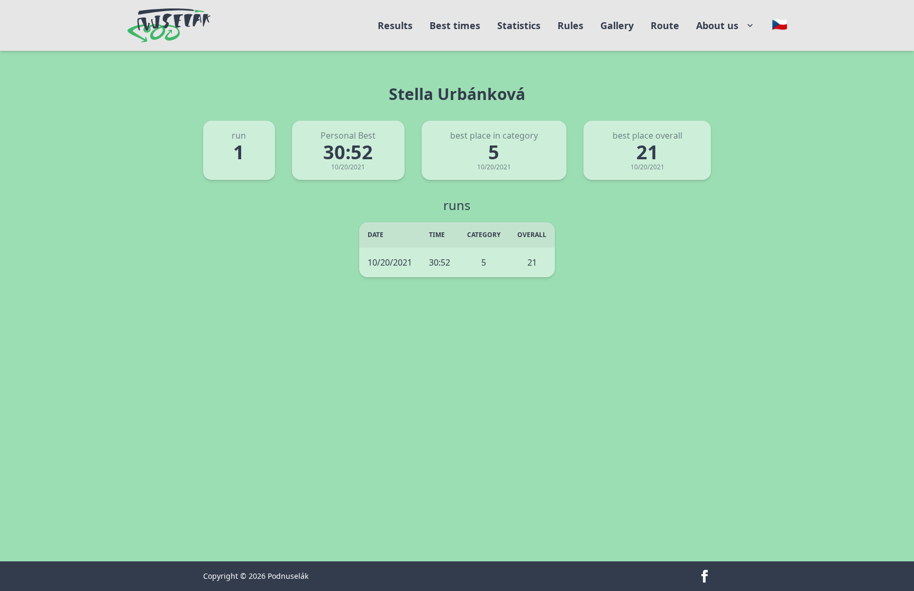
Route (665, 25)
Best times (454, 25)
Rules (570, 25)
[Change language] (780, 24)
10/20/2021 (390, 262)
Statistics (519, 25)
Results (395, 25)
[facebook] (704, 576)
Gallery (617, 25)
